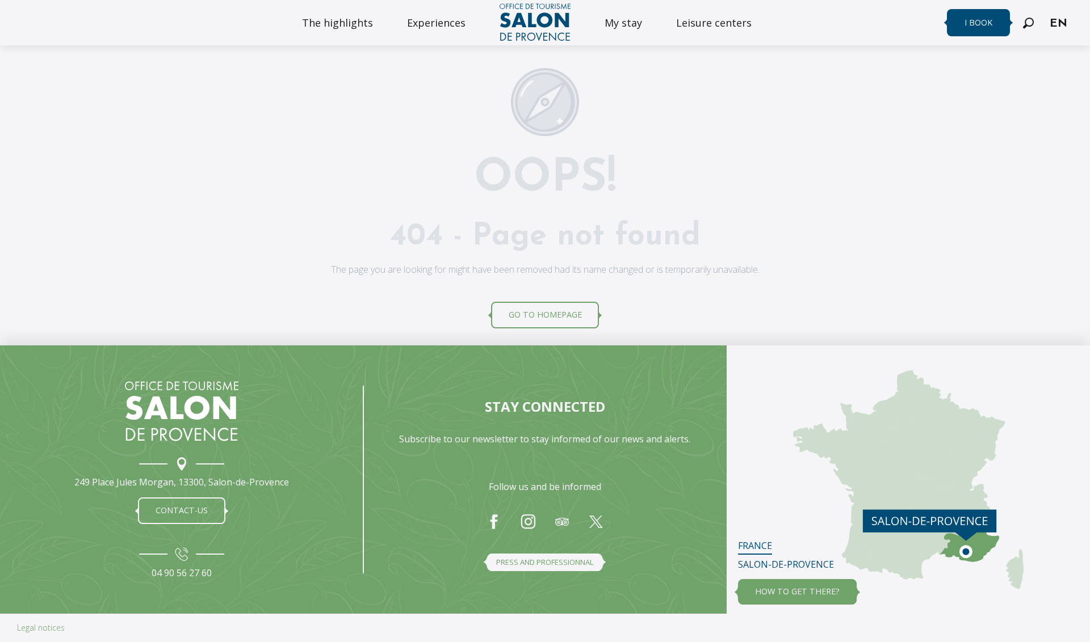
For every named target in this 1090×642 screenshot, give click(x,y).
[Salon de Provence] (181, 411)
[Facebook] (494, 527)
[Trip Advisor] (562, 527)
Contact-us (182, 510)
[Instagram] (528, 527)
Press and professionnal (544, 562)
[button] (1028, 23)
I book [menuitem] (978, 22)
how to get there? (797, 591)
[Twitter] (596, 527)
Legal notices (41, 627)
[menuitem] (337, 22)
